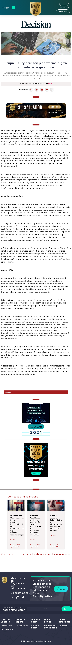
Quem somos (47, 621)
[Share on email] (47, 90)
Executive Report (35, 621)
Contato (63, 626)
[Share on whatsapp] (52, 90)
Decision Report (34, 627)
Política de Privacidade (50, 627)
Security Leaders (5, 621)
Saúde (50, 83)
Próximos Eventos (6, 626)
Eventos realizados (7, 629)
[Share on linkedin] (42, 90)
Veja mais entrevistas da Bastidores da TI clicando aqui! (35, 554)
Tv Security (21, 626)
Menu (6, 8)
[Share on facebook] (31, 90)
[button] (64, 4)
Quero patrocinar (64, 621)
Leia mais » (13, 540)
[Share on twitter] (36, 90)
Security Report (20, 621)
